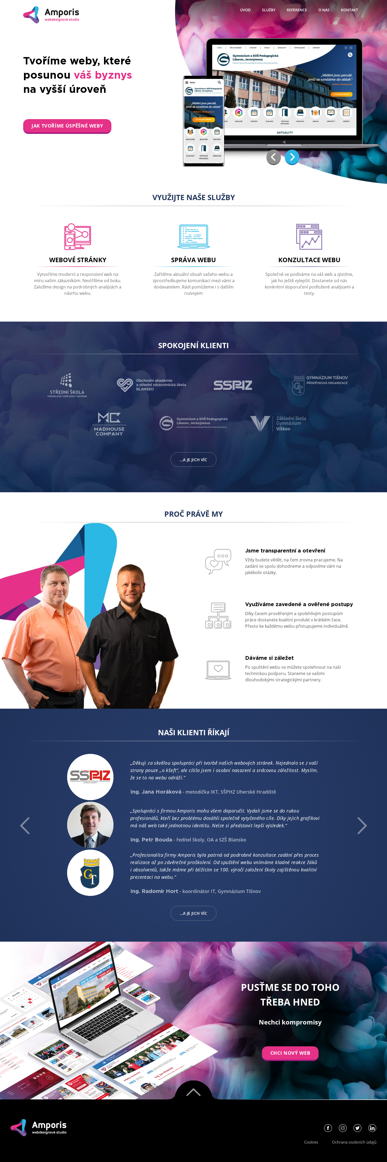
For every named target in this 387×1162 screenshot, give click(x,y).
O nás (324, 9)
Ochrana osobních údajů (354, 1142)
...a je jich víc (193, 459)
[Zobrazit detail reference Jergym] (284, 90)
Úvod (245, 9)
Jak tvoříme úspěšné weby (67, 126)
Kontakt (349, 9)
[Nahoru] (193, 1089)
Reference (297, 9)
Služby (268, 9)
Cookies (311, 1142)
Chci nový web (290, 1053)
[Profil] (328, 1129)
